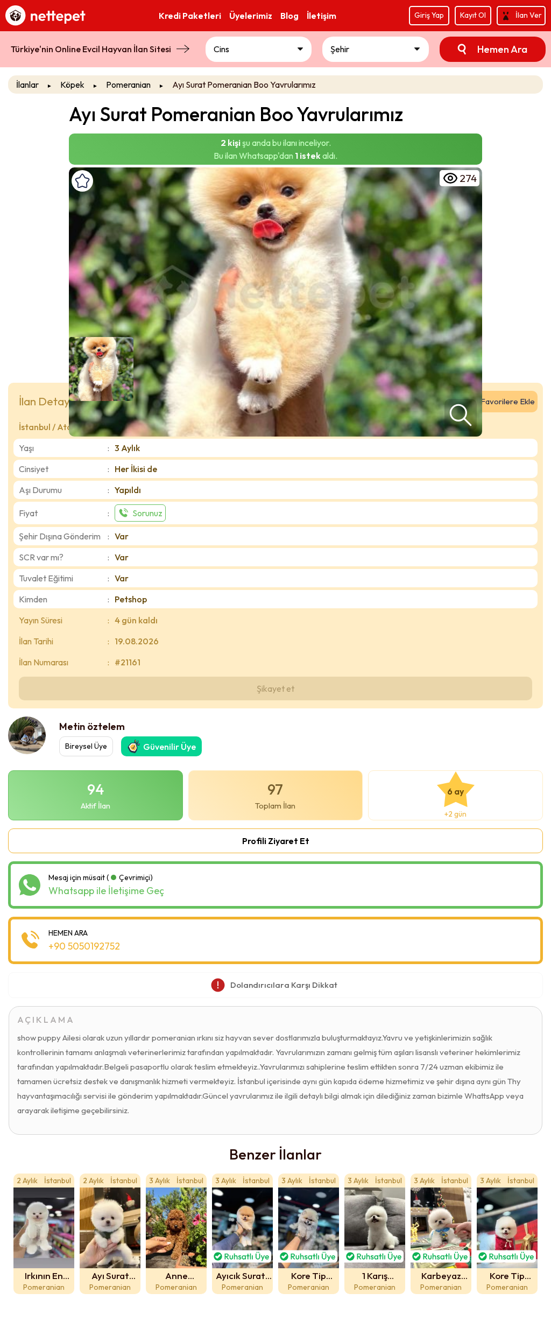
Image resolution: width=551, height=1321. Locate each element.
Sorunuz (147, 513)
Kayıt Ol (473, 15)
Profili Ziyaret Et (275, 840)
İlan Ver (528, 15)
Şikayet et (275, 688)
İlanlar (27, 84)
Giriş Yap (429, 15)
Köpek (72, 84)
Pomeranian (128, 84)
